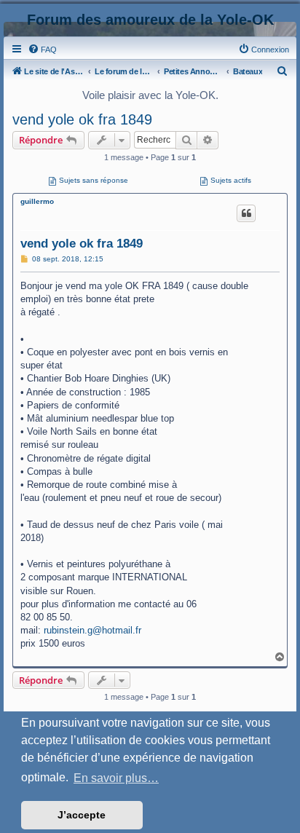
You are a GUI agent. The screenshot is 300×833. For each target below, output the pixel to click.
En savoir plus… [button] (116, 778)
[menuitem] (42, 49)
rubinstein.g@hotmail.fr (92, 630)
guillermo (37, 201)
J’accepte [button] (82, 815)
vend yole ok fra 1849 (82, 119)
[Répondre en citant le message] (246, 213)
